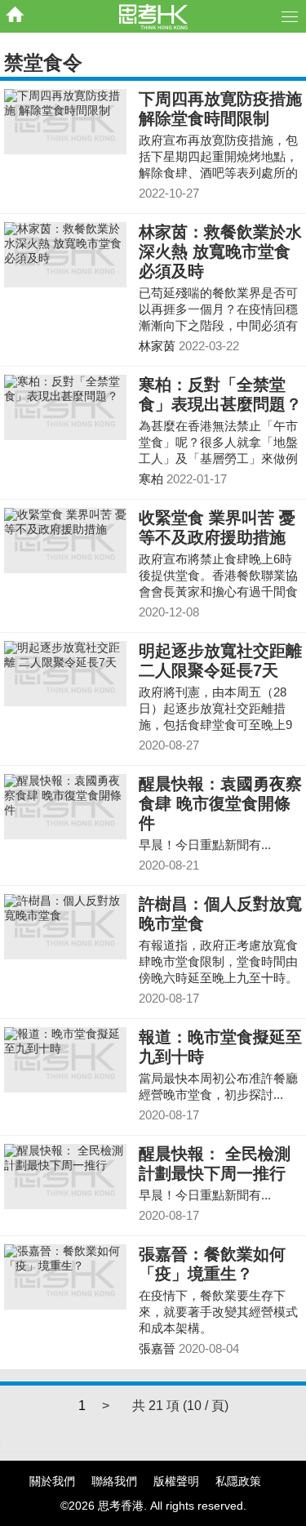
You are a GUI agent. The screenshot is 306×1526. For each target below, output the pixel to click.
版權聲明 (176, 1481)
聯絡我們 (114, 1481)
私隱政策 (238, 1481)
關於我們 (52, 1481)
